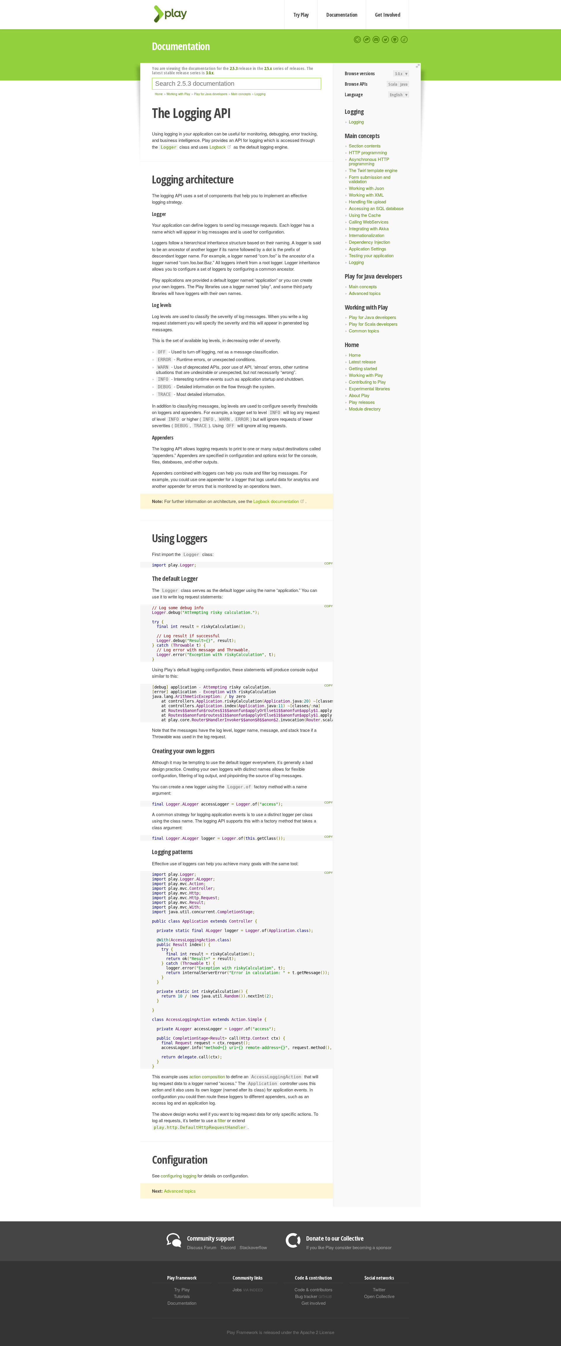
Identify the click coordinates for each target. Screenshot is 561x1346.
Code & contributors (314, 1289)
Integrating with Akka (369, 228)
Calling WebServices (369, 222)
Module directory (365, 409)
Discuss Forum (202, 1247)
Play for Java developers (372, 317)
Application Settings (367, 248)
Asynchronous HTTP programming (369, 161)
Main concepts (363, 286)
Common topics (364, 330)
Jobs (248, 1289)
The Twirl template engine (373, 170)
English (396, 94)
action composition (207, 1076)
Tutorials (182, 1296)
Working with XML (366, 195)
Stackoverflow (253, 1247)
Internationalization (366, 235)
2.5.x (268, 68)
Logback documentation (276, 501)
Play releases (362, 402)
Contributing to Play (367, 382)
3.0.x (399, 73)
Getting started (363, 368)
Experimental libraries (369, 388)
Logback (217, 147)
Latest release (362, 361)
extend (419, 66)
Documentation (341, 14)
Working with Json (366, 188)
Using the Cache (365, 215)
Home (355, 355)
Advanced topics (365, 293)
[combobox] (236, 84)
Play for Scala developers (373, 324)
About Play (359, 395)
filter (222, 1120)
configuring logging (178, 1175)
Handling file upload (367, 201)
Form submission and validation (369, 179)
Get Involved (387, 14)
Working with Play (366, 375)
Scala (392, 84)
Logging (356, 122)
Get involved (313, 1303)
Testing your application (371, 255)
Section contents (365, 146)
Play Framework (174, 13)
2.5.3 (234, 68)
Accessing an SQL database (376, 208)
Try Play (301, 14)
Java (404, 84)
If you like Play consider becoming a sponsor (349, 1247)
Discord (228, 1247)
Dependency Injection (369, 242)
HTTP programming (368, 152)
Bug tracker (313, 1296)
